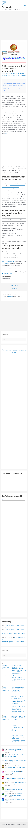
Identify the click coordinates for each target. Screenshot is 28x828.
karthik (3, 633)
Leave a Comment (6, 73)
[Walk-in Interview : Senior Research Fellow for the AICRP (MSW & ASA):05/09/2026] (6, 690)
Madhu (7, 788)
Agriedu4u (7, 6)
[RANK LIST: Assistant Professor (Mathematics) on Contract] (6, 681)
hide (10, 81)
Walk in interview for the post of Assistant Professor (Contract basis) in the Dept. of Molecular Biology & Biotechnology (19, 700)
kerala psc (7, 75)
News (11, 75)
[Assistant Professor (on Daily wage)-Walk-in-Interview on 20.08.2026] (6, 719)
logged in (10, 296)
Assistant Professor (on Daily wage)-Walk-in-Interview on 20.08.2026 (19, 718)
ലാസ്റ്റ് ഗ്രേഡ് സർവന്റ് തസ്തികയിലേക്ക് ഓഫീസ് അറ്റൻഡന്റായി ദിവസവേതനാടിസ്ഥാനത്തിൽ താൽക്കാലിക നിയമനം (18, 738)
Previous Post (14, 285)
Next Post (14, 288)
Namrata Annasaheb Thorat (9, 641)
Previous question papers (8, 261)
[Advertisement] (14, 25)
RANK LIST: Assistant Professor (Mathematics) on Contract (19, 679)
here (6, 133)
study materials (6, 263)
